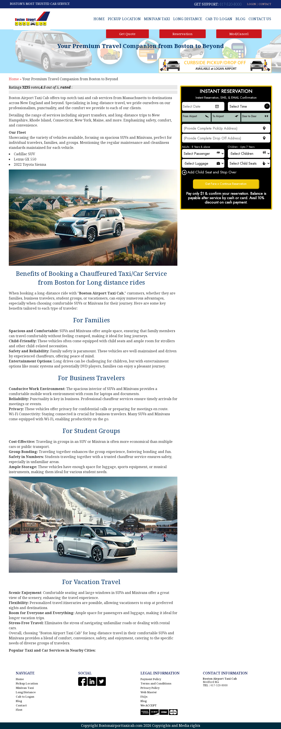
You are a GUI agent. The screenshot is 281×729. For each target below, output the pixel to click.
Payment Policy (150, 679)
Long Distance (187, 18)
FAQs (144, 697)
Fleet (19, 710)
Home (99, 18)
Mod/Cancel (239, 34)
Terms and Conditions (155, 683)
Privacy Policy (150, 688)
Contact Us (260, 18)
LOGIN (251, 4)
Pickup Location (124, 18)
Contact (21, 705)
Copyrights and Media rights (176, 725)
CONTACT (265, 4)
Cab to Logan (218, 18)
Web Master (148, 692)
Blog (240, 18)
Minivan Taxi (157, 18)
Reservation (183, 34)
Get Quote (127, 34)
